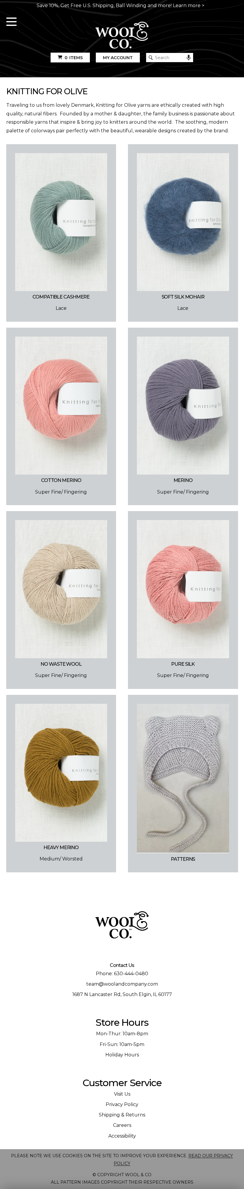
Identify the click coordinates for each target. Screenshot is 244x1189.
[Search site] (151, 57)
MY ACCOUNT (118, 57)
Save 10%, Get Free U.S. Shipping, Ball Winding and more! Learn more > (120, 5)
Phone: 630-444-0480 (122, 973)
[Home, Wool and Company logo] (122, 35)
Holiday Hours (122, 1055)
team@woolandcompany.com (122, 984)
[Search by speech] (188, 57)
